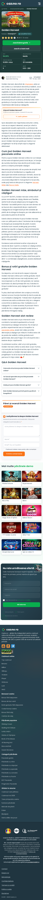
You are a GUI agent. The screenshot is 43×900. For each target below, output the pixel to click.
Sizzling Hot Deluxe (8, 728)
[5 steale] (14, 37)
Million (4, 667)
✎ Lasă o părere (21, 117)
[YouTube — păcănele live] (3, 646)
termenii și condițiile (24, 600)
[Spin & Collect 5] (31, 544)
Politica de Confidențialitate (26, 853)
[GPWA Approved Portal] (21, 651)
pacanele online (8, 330)
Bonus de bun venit (9, 701)
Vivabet (4, 675)
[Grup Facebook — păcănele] (8, 646)
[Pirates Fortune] (11, 476)
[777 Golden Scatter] (11, 527)
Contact (5, 869)
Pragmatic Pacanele (9, 784)
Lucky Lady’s (6, 731)
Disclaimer (5, 893)
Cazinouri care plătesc (10, 792)
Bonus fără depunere (9, 698)
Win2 (3, 689)
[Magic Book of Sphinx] (11, 510)
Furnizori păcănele (8, 803)
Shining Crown (7, 724)
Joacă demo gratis (20, 43)
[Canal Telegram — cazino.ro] (13, 646)
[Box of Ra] (11, 493)
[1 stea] (3, 37)
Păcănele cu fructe (9, 776)
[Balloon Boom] (31, 510)
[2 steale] (5, 37)
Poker (4, 810)
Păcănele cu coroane (10, 773)
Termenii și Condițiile (20, 852)
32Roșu (4, 671)
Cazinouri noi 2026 (8, 795)
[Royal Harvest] (31, 476)
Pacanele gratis (7, 758)
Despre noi (5, 873)
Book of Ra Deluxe (8, 739)
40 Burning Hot (7, 742)
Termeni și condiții (8, 885)
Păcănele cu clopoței (9, 765)
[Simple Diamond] (11, 544)
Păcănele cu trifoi (8, 762)
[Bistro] (31, 493)
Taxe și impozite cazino (10, 799)
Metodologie (6, 877)
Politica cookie (7, 889)
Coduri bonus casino (9, 709)
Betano (4, 664)
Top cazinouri (7, 660)
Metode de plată (8, 807)
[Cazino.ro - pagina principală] (12, 629)
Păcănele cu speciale (10, 769)
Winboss (5, 682)
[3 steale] (8, 37)
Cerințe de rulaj (7, 716)
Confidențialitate (8, 881)
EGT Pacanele (7, 780)
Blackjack (5, 814)
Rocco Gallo (14, 185)
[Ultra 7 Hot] (31, 527)
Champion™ (12, 34)
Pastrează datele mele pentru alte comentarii (21, 449)
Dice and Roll (6, 746)
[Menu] (39, 4)
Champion (29, 84)
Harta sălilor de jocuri (9, 818)
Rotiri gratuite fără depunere (12, 705)
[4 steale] (11, 37)
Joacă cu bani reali (21, 49)
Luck (3, 686)
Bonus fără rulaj (7, 712)
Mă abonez (21, 605)
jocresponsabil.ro (33, 862)
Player (4, 678)
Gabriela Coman (16, 77)
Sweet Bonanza (7, 750)
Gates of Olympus (8, 735)
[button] (16, 19)
